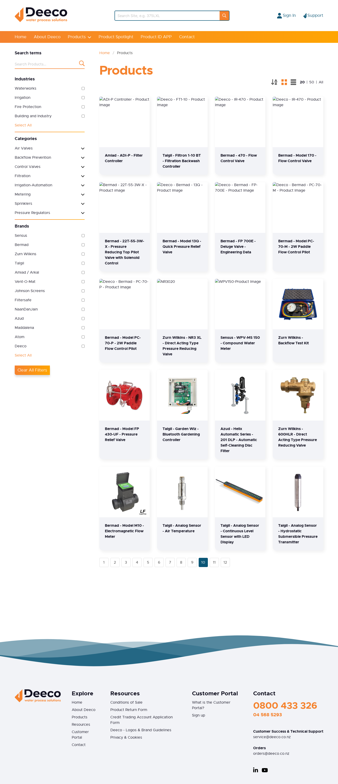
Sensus (21, 235)
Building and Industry (33, 116)
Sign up (198, 715)
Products (77, 36)
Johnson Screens (30, 291)
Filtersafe (23, 300)
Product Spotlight (116, 36)
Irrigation (22, 97)
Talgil (19, 263)
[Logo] (41, 21)
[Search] (224, 15)
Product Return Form (128, 710)
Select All (23, 125)
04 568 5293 (267, 715)
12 (225, 562)
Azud (19, 318)
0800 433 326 (285, 705)
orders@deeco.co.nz (271, 753)
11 (214, 562)
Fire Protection (28, 107)
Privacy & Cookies (126, 737)
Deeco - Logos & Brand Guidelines (140, 730)
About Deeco (47, 36)
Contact (187, 36)
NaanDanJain (26, 309)
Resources (81, 724)
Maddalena (24, 327)
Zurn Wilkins (25, 254)
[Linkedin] (255, 770)
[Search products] (82, 64)
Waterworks (25, 88)
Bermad (22, 245)
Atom (19, 337)
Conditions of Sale (126, 702)
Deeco (20, 346)
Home (20, 36)
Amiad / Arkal (27, 272)
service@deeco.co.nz (272, 737)
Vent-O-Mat (25, 281)
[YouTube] (265, 770)
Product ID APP (156, 36)
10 (203, 562)
